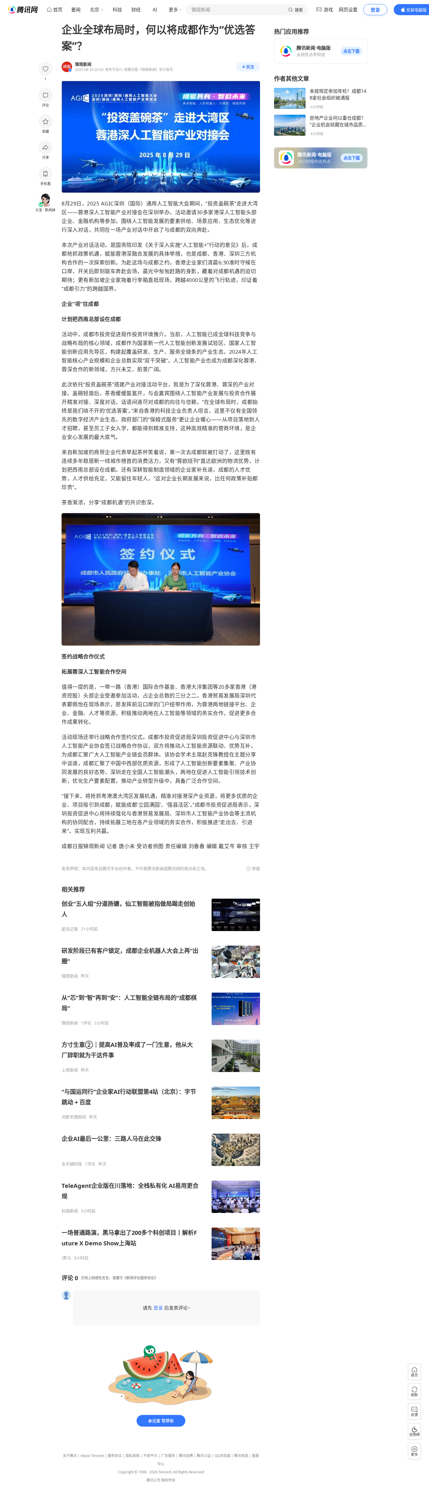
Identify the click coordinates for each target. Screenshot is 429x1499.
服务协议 (115, 1455)
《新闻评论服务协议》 (140, 1277)
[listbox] (161, 1073)
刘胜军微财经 (74, 1117)
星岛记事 (70, 929)
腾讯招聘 (186, 1455)
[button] (351, 51)
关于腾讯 (70, 1455)
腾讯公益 (204, 1455)
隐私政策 (132, 1455)
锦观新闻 (70, 976)
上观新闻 (70, 1070)
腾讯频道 (241, 1455)
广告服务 (168, 1455)
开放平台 (150, 1455)
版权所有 (168, 1480)
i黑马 (66, 1258)
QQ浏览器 (222, 1455)
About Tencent (92, 1455)
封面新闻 (70, 1211)
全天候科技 (72, 1164)
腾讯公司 (154, 1480)
